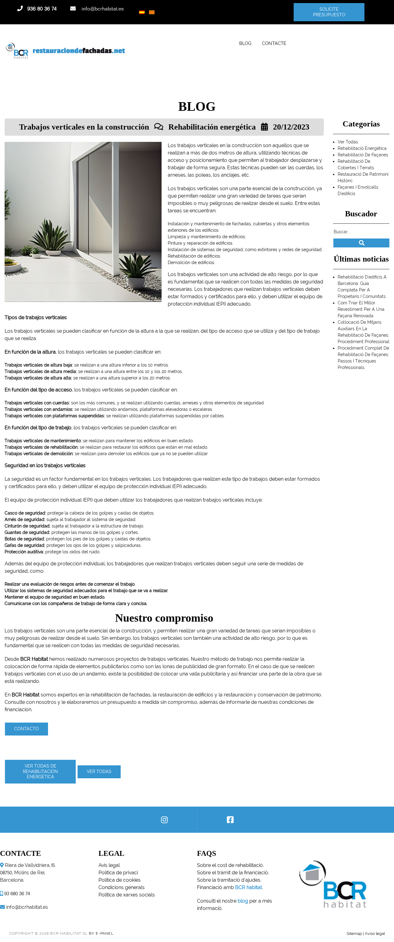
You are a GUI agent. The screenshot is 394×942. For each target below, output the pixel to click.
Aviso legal (375, 933)
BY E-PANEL (101, 933)
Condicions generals (121, 887)
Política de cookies (119, 880)
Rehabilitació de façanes (363, 154)
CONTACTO (26, 728)
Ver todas (99, 771)
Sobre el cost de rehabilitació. (230, 865)
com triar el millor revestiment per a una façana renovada (361, 309)
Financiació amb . (230, 887)
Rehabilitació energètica (362, 148)
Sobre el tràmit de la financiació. (233, 873)
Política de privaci (118, 873)
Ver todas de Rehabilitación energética (40, 771)
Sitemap (354, 933)
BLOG (245, 43)
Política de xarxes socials (126, 895)
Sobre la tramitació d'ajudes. (229, 880)
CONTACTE (274, 43)
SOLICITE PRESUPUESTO (329, 12)
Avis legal (109, 865)
